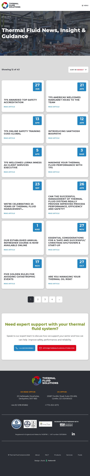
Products (57, 455)
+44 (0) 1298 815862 (19, 405)
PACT (47, 455)
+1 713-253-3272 (52, 405)
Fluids (80, 455)
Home (4, 16)
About (37, 455)
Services (69, 455)
